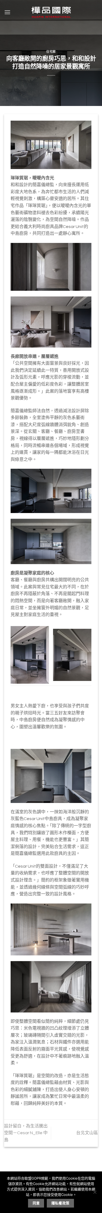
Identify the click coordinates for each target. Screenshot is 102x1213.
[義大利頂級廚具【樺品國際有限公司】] (51, 12)
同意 (36, 1203)
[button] (7, 12)
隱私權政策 (60, 1203)
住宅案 (51, 51)
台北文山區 (87, 1133)
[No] (94, 1193)
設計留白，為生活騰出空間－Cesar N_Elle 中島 (26, 1133)
